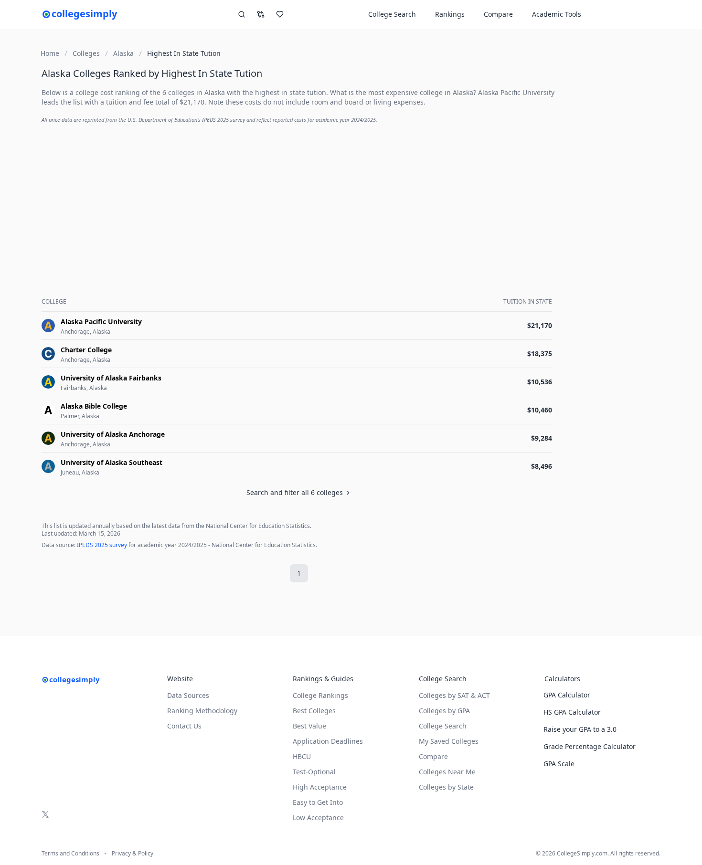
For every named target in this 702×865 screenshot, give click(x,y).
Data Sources (188, 695)
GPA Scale (558, 763)
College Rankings (320, 695)
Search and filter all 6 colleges (294, 492)
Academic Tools (556, 14)
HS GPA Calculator (572, 712)
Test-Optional (314, 771)
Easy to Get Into (318, 802)
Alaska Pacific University (516, 92)
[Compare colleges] (261, 14)
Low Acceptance (318, 817)
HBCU (302, 756)
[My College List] (280, 14)
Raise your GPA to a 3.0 (580, 729)
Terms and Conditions (70, 853)
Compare (498, 14)
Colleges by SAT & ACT (454, 695)
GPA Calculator (566, 694)
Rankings (450, 14)
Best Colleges (314, 710)
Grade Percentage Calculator (589, 746)
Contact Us (184, 725)
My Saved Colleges (449, 741)
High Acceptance (320, 786)
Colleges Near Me (447, 771)
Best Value (309, 725)
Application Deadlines (328, 741)
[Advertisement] (299, 198)
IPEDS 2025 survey (102, 545)
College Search (443, 725)
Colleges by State (446, 786)
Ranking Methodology (202, 710)
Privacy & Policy (132, 853)
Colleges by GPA (444, 710)
